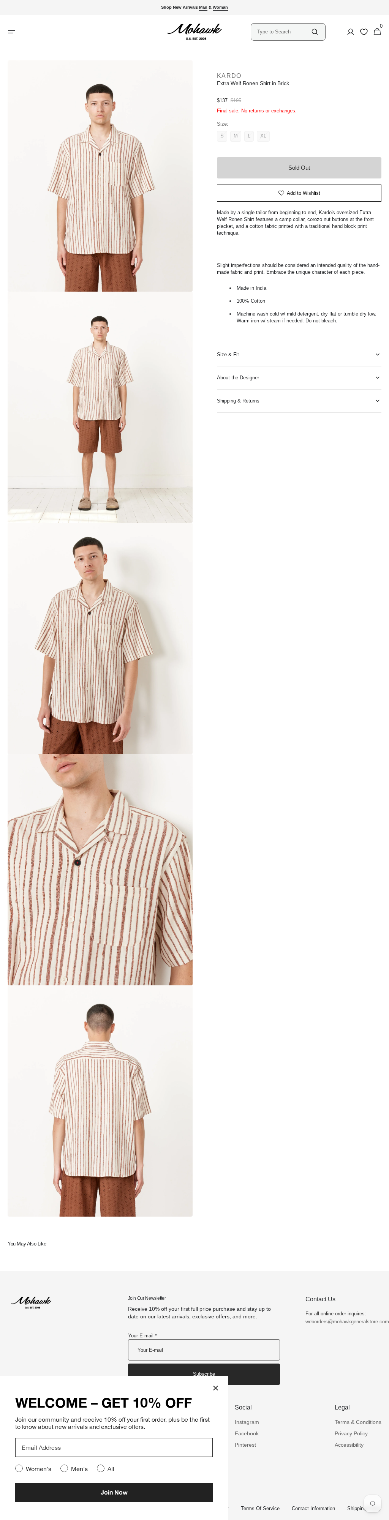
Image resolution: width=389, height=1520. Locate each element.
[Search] (314, 32)
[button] (348, 32)
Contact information (313, 1508)
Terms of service (260, 1508)
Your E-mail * (142, 1335)
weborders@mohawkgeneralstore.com (343, 1321)
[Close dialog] (215, 1388)
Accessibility (349, 1445)
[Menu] (11, 32)
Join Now (114, 1492)
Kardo (229, 76)
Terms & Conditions (358, 1422)
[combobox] (283, 32)
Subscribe (204, 1374)
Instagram (247, 1422)
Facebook (247, 1433)
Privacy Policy (351, 1433)
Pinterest (245, 1445)
